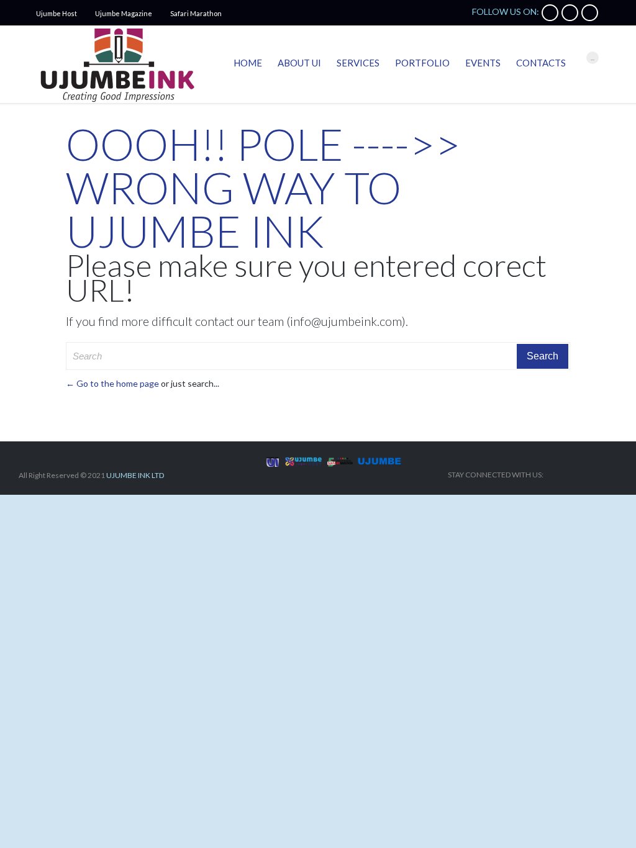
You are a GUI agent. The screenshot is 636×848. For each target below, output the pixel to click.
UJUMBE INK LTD (135, 475)
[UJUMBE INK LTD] (116, 64)
